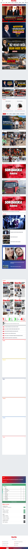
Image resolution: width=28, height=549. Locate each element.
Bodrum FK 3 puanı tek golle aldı (7, 162)
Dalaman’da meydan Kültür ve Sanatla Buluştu (11, 337)
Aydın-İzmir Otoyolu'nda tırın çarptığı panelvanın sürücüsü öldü (11, 195)
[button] (25, 14)
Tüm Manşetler (17, 543)
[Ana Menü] (2, 0)
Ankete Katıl (4, 481)
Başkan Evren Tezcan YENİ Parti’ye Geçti (10, 333)
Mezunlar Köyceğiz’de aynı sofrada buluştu (18, 319)
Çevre (4, 2)
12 (15, 21)
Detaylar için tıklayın (14, 501)
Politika (23, 2)
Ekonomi (9, 2)
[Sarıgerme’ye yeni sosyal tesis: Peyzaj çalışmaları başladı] (14, 123)
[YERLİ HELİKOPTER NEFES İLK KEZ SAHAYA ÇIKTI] (14, 61)
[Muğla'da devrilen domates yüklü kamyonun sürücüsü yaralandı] (14, 171)
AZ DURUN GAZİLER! (8, 101)
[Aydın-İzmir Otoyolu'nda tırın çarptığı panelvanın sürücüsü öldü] (14, 187)
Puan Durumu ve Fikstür (5, 543)
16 (20, 21)
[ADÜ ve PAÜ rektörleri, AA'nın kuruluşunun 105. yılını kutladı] (14, 203)
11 (14, 21)
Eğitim (6, 2)
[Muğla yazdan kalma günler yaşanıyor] (5, 266)
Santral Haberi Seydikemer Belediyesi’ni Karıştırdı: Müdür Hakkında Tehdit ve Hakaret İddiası (6, 319)
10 (13, 21)
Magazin (20, 2)
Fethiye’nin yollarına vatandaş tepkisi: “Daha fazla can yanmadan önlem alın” (24, 319)
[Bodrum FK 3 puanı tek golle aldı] (14, 155)
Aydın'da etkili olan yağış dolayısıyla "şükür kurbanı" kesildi (11, 146)
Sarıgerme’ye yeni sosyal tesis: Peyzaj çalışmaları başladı (11, 130)
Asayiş (1, 2)
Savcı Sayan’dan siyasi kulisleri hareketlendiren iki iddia (12, 323)
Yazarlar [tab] (4, 99)
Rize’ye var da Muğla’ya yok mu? (12, 319)
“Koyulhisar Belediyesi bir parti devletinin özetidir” (11, 326)
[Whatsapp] (15, 539)
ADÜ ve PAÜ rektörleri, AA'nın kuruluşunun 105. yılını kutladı (11, 211)
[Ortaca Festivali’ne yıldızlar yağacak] (6, 241)
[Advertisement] (14, 75)
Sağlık (26, 2)
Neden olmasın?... (19, 101)
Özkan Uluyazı (20, 109)
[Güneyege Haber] (13, 0)
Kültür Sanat (16, 2)
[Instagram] (14, 539)
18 (22, 21)
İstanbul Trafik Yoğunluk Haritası (19, 541)
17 (21, 21)
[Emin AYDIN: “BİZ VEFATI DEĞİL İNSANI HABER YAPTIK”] (14, 46)
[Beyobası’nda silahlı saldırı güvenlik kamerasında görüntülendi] (5, 262)
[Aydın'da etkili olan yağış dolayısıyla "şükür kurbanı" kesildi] (14, 139)
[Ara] (25, 0)
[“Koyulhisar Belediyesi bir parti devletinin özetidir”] (14, 30)
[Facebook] (12, 539)
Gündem (12, 2)
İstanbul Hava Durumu (5, 541)
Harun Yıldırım (8, 109)
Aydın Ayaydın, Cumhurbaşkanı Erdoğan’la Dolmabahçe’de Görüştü (14, 335)
